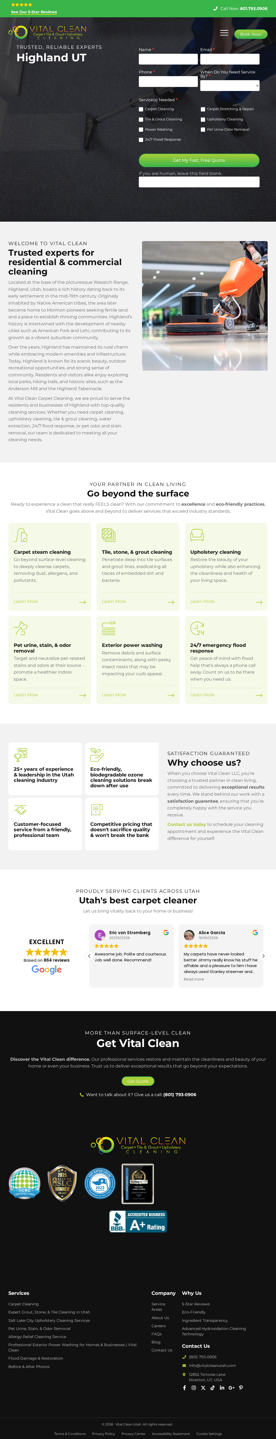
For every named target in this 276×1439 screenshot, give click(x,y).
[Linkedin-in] (222, 1387)
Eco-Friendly (194, 1312)
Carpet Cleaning (159, 109)
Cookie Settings (209, 1434)
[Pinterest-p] (241, 1387)
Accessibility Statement (171, 1434)
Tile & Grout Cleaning (163, 119)
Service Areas (158, 1307)
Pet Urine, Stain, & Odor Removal (39, 1328)
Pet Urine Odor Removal (228, 129)
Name (146, 50)
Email (207, 50)
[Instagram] (193, 1387)
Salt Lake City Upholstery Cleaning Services (49, 1320)
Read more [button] (194, 979)
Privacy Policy (103, 1434)
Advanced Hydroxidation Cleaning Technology (214, 1331)
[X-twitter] (203, 1387)
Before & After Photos (29, 1366)
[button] (224, 33)
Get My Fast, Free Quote (199, 160)
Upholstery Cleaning (224, 119)
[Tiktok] (212, 1387)
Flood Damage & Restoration (35, 1358)
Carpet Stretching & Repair (230, 109)
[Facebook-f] (184, 1387)
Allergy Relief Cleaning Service (37, 1336)
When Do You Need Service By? (227, 74)
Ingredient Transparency (205, 1320)
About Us (160, 1317)
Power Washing (158, 129)
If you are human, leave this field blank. (180, 173)
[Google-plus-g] (231, 1387)
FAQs (156, 1334)
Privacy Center (134, 1434)
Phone (147, 72)
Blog (156, 1342)
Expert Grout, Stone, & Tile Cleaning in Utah (49, 1312)
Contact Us (161, 1350)
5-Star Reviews (196, 1304)
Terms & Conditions (70, 1434)
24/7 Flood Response (162, 139)
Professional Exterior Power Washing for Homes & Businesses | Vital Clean (72, 1347)
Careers (158, 1325)
